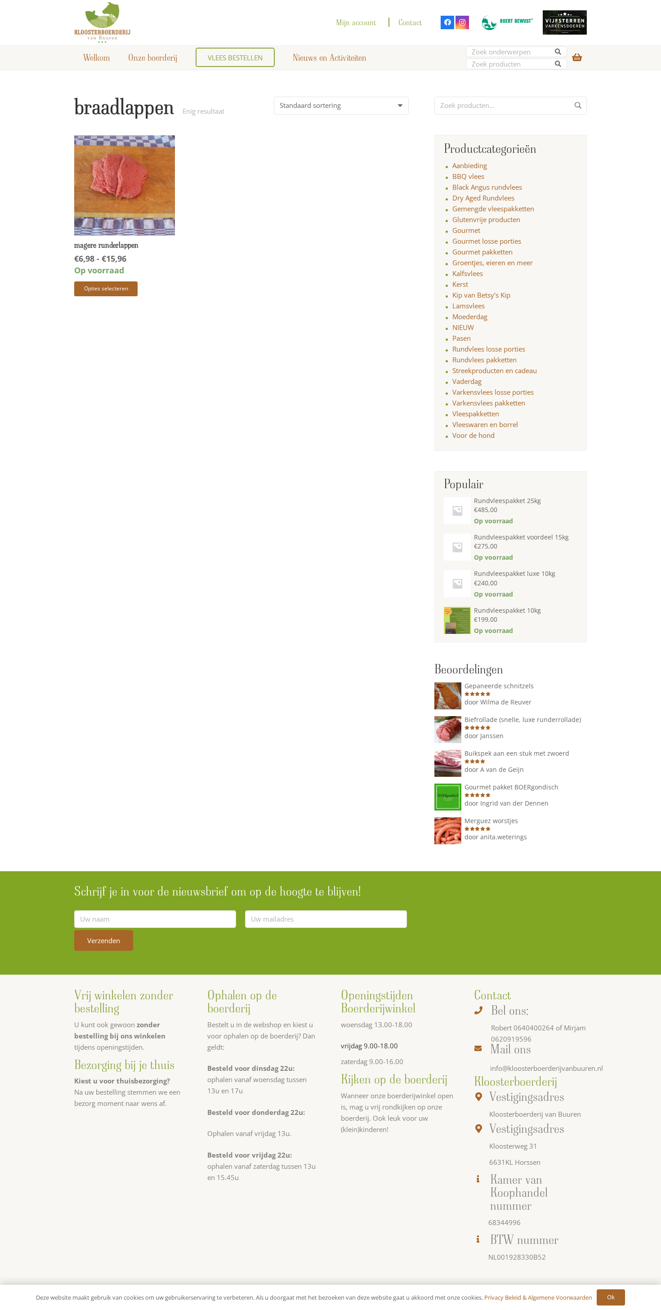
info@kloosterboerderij (526, 1068)
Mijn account (356, 22)
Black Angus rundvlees (487, 187)
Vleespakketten (475, 413)
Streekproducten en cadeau (494, 370)
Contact (410, 22)
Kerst (460, 284)
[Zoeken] (558, 51)
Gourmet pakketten (482, 251)
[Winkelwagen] (577, 57)
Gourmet (466, 230)
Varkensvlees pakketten (488, 402)
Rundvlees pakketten (484, 359)
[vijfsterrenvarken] (565, 22)
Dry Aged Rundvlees (483, 197)
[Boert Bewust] (505, 22)
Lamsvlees (468, 305)
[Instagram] (462, 22)
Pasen (461, 338)
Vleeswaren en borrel (485, 424)
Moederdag (469, 316)
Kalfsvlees (467, 273)
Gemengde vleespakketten (493, 208)
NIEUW (463, 327)
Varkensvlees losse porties (493, 392)
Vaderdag (467, 381)
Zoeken (577, 108)
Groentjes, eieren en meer (492, 262)
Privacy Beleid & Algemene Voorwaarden (538, 1297)
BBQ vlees (468, 176)
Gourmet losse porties (486, 240)
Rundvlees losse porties (488, 348)
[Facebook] (447, 22)
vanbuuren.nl (582, 1068)
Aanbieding (469, 165)
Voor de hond (473, 435)
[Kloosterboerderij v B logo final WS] (102, 22)
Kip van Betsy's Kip (481, 294)
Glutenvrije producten (486, 219)
